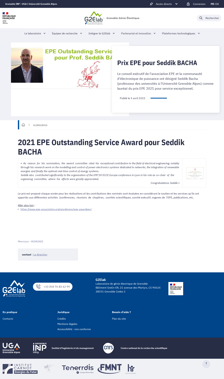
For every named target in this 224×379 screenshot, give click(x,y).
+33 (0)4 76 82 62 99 (57, 286)
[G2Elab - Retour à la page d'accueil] (93, 18)
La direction (40, 254)
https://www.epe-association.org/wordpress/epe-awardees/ (56, 209)
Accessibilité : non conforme (74, 329)
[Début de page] (207, 364)
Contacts (8, 318)
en (217, 4)
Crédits (61, 318)
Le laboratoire (40, 124)
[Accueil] (23, 125)
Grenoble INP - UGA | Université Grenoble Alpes (31, 3)
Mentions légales (67, 324)
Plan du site (119, 318)
